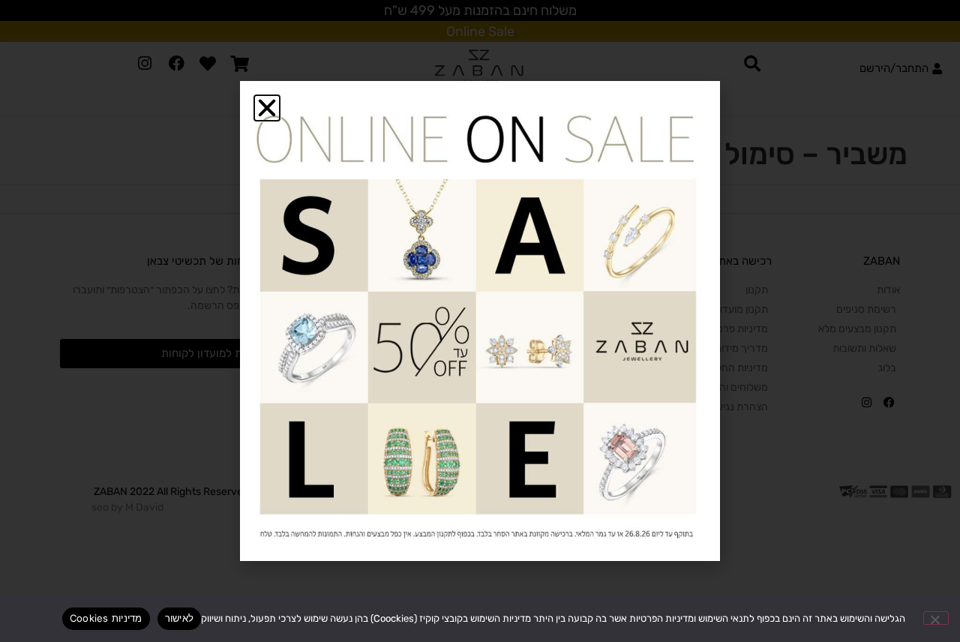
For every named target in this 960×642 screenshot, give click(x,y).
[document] (480, 321)
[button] (267, 108)
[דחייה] (936, 618)
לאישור (179, 618)
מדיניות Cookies (106, 618)
